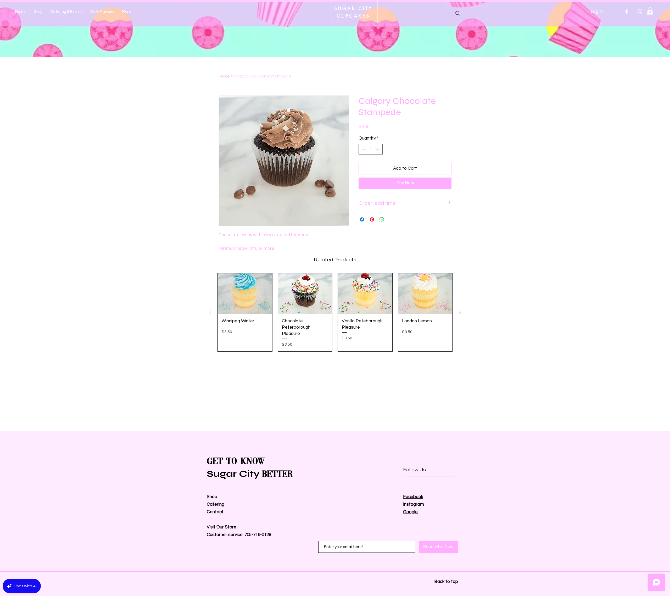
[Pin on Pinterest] (372, 219)
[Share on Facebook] (362, 219)
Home (224, 76)
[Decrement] (363, 149)
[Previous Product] (210, 312)
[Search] (457, 13)
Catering (216, 504)
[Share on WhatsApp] (382, 219)
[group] (335, 312)
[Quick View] (245, 293)
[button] (650, 10)
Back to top (446, 581)
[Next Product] (460, 312)
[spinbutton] (370, 149)
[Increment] (378, 149)
